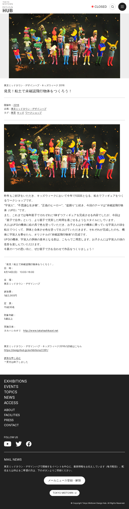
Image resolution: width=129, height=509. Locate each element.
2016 (16, 105)
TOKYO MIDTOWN (63, 492)
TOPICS (10, 392)
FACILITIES (12, 415)
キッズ (20, 112)
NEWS (9, 397)
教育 (13, 112)
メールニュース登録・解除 (64, 480)
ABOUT (9, 410)
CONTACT (11, 425)
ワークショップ (33, 112)
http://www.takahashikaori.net (40, 330)
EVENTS (11, 386)
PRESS (9, 420)
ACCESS (11, 403)
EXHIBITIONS (15, 381)
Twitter (20, 443)
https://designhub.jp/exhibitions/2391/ (26, 350)
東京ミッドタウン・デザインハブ (28, 108)
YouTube (9, 443)
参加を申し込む (12, 358)
